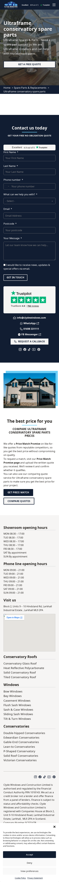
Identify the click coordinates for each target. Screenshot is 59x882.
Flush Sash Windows (17, 705)
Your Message (11, 238)
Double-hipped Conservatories (24, 733)
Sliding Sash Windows (18, 714)
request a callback (31, 341)
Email (6, 209)
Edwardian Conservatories (21, 737)
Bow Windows (12, 691)
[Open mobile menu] (54, 5)
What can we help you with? (19, 194)
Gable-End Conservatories (21, 742)
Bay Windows (12, 696)
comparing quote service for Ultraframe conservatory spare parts (27, 477)
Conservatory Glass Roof (20, 663)
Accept (29, 854)
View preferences (29, 871)
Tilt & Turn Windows (17, 719)
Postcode (8, 223)
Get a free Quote (29, 64)
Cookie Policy (20, 878)
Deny (29, 862)
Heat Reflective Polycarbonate (23, 668)
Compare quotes (19, 501)
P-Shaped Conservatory (19, 751)
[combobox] (7, 186)
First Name (9, 152)
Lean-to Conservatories (19, 747)
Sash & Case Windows (18, 710)
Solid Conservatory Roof (19, 672)
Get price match (18, 492)
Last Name (9, 166)
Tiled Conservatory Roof (19, 677)
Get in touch (15, 277)
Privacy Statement (35, 878)
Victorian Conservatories (20, 760)
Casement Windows (16, 701)
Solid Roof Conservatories (20, 756)
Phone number (12, 179)
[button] (54, 826)
